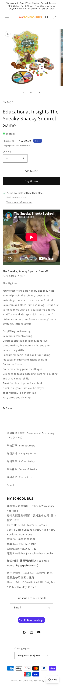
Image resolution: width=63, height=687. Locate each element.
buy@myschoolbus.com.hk (37, 553)
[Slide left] (24, 92)
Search (11, 485)
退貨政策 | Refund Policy (21, 461)
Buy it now (31, 181)
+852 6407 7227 (28, 548)
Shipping (6, 145)
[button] (7, 17)
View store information (19, 202)
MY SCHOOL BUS (26, 680)
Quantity (7, 151)
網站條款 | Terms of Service (22, 469)
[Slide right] (39, 92)
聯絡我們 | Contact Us (19, 477)
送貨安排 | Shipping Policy (21, 453)
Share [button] (9, 408)
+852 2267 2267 (26, 539)
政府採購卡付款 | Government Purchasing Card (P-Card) (30, 435)
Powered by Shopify (43, 680)
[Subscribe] (49, 608)
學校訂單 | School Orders (21, 445)
